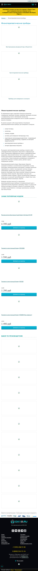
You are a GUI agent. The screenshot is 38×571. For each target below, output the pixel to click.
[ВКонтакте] (16, 531)
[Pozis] (19, 362)
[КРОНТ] (19, 455)
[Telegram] (22, 531)
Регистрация (18, 570)
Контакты (3, 540)
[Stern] (19, 377)
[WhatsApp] (19, 531)
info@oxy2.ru (24, 556)
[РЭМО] (19, 486)
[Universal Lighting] (19, 393)
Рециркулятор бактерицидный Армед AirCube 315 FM (16, 215)
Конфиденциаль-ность (26, 543)
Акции (2, 534)
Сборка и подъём (24, 536)
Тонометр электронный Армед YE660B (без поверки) (16, 315)
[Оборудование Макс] (19, 470)
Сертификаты (23, 539)
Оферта (22, 542)
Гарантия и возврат (6, 537)
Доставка (22, 534)
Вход (12, 570)
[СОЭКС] (19, 501)
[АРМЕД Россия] (19, 424)
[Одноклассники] (13, 531)
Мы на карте (20, 560)
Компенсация (23, 537)
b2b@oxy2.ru (25, 557)
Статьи (3, 539)
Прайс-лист (23, 540)
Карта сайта (4, 542)
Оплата (3, 536)
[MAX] (25, 531)
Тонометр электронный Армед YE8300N (12, 248)
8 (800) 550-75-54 (32, 1)
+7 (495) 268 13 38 (19, 547)
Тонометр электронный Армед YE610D (12, 281)
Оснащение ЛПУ (5, 543)
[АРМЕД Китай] (19, 408)
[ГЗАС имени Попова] (19, 439)
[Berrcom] (19, 346)
